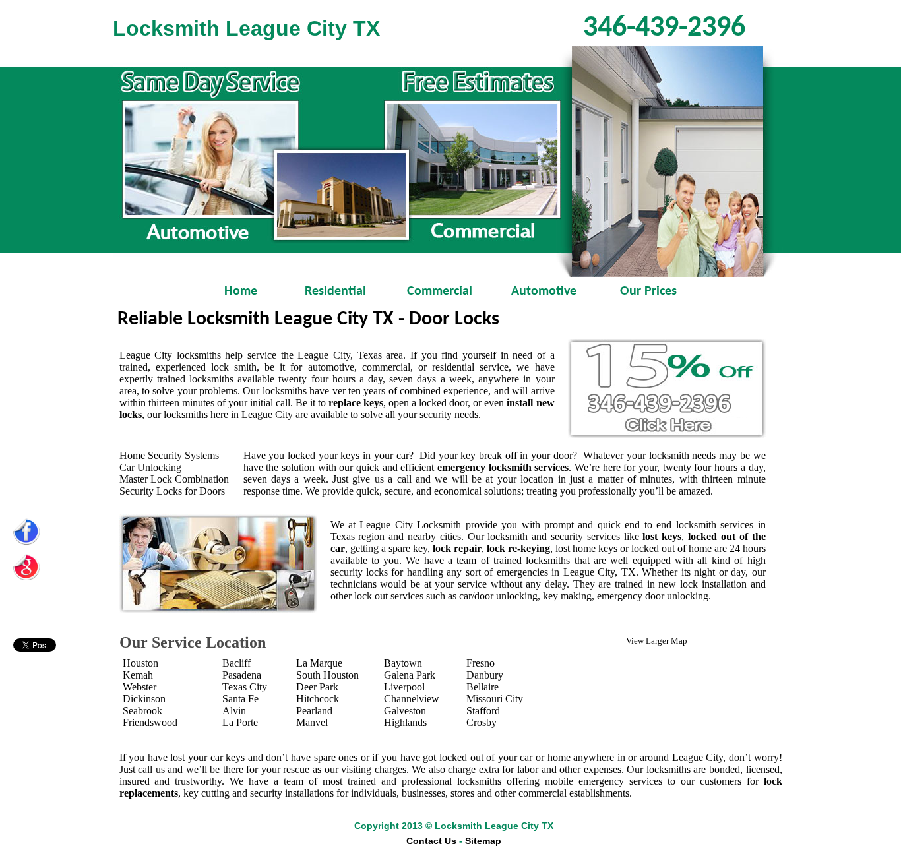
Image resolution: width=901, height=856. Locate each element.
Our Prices (648, 291)
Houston (140, 663)
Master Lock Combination (174, 479)
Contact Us (431, 841)
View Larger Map (656, 641)
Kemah (138, 675)
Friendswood (150, 722)
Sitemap (483, 841)
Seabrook (142, 710)
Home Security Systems (169, 455)
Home (230, 291)
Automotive (543, 291)
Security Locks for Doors (172, 491)
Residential (335, 291)
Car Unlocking (150, 467)
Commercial (439, 291)
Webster (139, 686)
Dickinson (144, 698)
